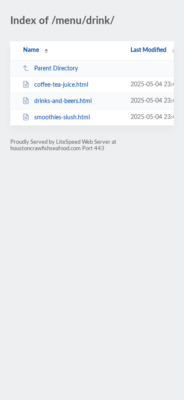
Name (31, 50)
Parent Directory (56, 69)
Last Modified (148, 50)
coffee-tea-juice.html (61, 85)
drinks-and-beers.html (63, 101)
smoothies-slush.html (62, 118)
